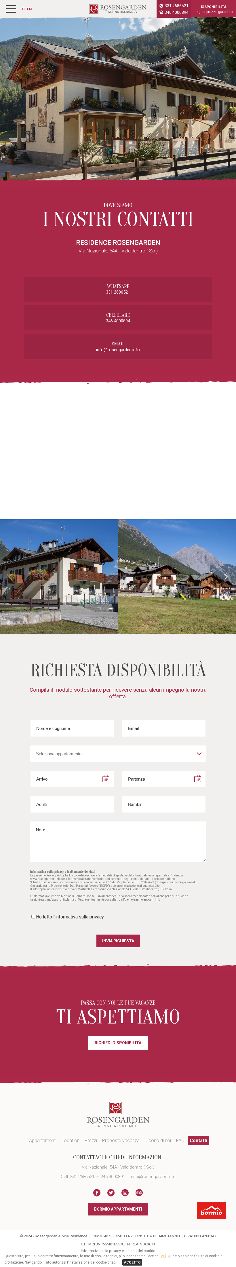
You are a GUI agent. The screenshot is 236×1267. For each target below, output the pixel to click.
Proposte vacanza (121, 1140)
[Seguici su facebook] (96, 1193)
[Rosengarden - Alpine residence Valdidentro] (118, 12)
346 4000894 (177, 12)
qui (163, 1256)
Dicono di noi (158, 1140)
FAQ (180, 1140)
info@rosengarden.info (118, 349)
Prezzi (91, 1140)
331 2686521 (177, 6)
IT (23, 9)
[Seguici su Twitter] (110, 1193)
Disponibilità (214, 9)
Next (226, 577)
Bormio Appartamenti (118, 1209)
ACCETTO (132, 1262)
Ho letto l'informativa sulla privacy (70, 917)
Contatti (198, 1140)
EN (29, 9)
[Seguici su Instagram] (125, 1193)
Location (70, 1140)
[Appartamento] (59, 576)
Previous (10, 577)
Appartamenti (42, 1140)
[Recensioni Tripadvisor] (139, 1193)
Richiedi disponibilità (118, 1042)
